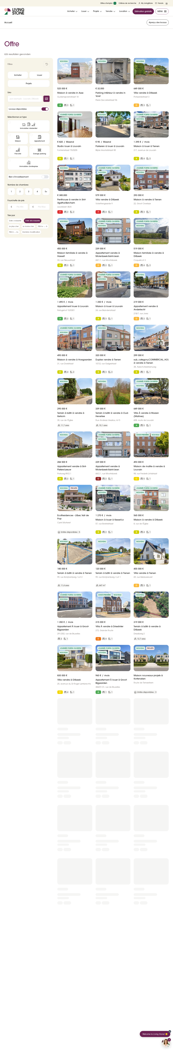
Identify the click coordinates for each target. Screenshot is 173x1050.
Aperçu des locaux (158, 22)
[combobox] (25, 99)
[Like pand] (89, 61)
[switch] (45, 109)
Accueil (8, 22)
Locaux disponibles (18, 109)
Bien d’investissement (19, 177)
